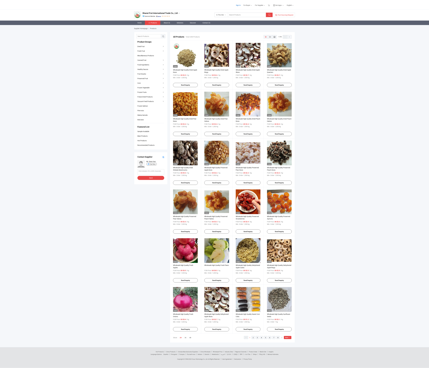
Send (151, 178)
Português (174, 354)
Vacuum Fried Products (145, 101)
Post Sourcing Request (285, 15)
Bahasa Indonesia (273, 354)
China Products (171, 352)
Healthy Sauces (142, 69)
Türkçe (255, 354)
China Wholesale (205, 352)
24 (181, 338)
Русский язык (191, 354)
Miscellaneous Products (145, 56)
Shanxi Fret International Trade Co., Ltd (160, 13)
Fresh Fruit (141, 51)
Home (139, 23)
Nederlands (215, 354)
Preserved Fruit (142, 78)
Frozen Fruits (142, 92)
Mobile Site (263, 352)
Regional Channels (241, 352)
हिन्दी (241, 354)
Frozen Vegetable (143, 88)
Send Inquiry (185, 85)
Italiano (200, 354)
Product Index (253, 352)
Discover (193, 23)
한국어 (229, 354)
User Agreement (227, 359)
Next (286, 337)
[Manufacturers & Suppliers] (148, 4)
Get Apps (278, 5)
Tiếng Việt (262, 354)
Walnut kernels (142, 115)
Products (154, 23)
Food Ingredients (143, 65)
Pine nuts (140, 110)
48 (190, 338)
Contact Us (206, 23)
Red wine (140, 120)
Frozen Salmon (142, 106)
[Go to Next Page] (289, 37)
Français (182, 354)
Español (165, 354)
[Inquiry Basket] (269, 5)
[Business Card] (163, 156)
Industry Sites (229, 352)
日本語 (235, 354)
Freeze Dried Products (145, 97)
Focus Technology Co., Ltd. (200, 359)
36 (185, 338)
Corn (139, 83)
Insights (271, 352)
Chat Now (152, 164)
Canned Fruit (141, 60)
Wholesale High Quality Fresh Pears (216, 265)
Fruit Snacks (141, 74)
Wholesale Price (217, 352)
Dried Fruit (141, 46)
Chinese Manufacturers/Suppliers (188, 352)
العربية (223, 354)
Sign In (238, 5)
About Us (167, 23)
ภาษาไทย (247, 354)
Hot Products (160, 352)
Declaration (237, 359)
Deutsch (207, 354)
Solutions (180, 23)
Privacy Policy (247, 359)
